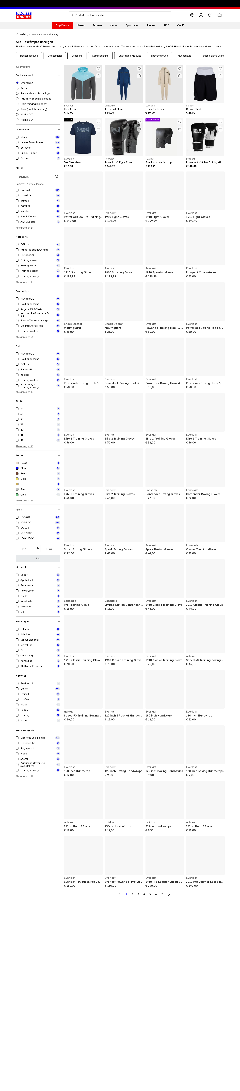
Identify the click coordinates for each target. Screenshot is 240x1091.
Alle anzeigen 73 (24, 446)
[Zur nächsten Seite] (169, 894)
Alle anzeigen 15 (24, 392)
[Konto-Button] (201, 15)
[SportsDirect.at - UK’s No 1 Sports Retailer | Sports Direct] (24, 15)
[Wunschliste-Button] (210, 15)
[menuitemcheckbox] (38, 137)
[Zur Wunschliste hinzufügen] (98, 68)
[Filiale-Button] (191, 15)
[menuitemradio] (38, 82)
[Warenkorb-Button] (219, 15)
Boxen (43, 34)
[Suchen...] (72, 15)
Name (30, 184)
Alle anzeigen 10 (24, 282)
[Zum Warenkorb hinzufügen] (98, 75)
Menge (40, 184)
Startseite (33, 34)
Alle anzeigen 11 (24, 776)
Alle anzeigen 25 (24, 337)
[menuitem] (62, 25)
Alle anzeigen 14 (24, 227)
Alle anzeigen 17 (24, 500)
